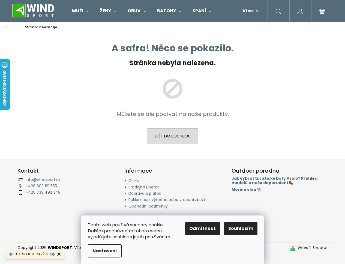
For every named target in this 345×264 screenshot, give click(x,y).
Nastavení (104, 251)
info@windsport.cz (43, 179)
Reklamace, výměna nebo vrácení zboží (166, 199)
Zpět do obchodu (172, 136)
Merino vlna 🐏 (247, 190)
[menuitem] (80, 11)
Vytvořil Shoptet (313, 247)
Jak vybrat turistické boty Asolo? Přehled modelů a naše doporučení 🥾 (274, 180)
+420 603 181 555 (41, 186)
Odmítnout (202, 228)
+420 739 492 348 (43, 192)
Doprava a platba (144, 193)
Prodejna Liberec (144, 187)
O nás (134, 180)
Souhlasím (240, 228)
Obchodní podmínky (148, 206)
